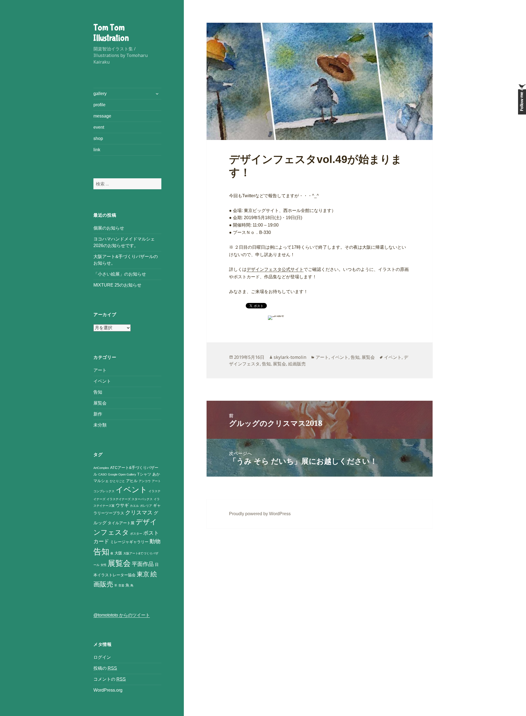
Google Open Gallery (122, 474)
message (102, 116)
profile (99, 104)
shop (98, 138)
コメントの (109, 679)
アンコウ (145, 481)
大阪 (118, 553)
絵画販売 (297, 364)
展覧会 (100, 403)
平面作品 (143, 564)
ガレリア (146, 505)
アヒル (132, 481)
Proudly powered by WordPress (260, 513)
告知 (97, 392)
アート (100, 370)
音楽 (121, 585)
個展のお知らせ (108, 228)
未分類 (100, 425)
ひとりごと (117, 481)
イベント (102, 381)
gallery (100, 93)
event (98, 127)
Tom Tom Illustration (111, 33)
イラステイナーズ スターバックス (130, 499)
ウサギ (122, 505)
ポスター (136, 533)
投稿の (105, 668)
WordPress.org (107, 690)
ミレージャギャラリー (129, 542)
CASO (102, 474)
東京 (143, 574)
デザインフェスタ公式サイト (275, 269)
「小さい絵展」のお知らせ (119, 274)
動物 (155, 541)
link (96, 149)
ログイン (102, 657)
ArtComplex (101, 467)
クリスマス (139, 512)
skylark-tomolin (290, 357)
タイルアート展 (121, 523)
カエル (134, 505)
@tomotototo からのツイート (121, 615)
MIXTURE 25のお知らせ (117, 285)
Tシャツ (144, 474)
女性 (104, 564)
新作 (97, 414)
